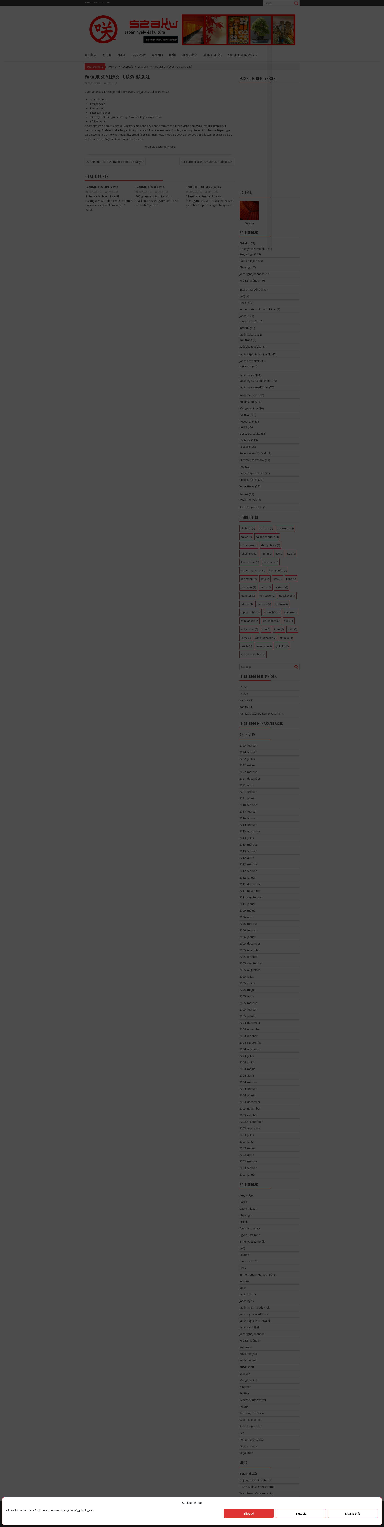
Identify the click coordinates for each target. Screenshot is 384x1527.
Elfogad (249, 1513)
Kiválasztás (353, 1513)
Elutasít (301, 1513)
